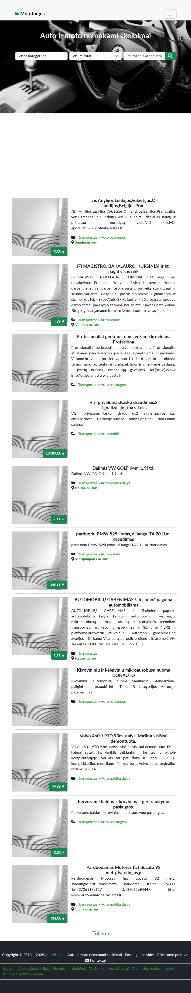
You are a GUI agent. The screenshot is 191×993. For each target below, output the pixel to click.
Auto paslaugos (113, 237)
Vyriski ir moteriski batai (109, 968)
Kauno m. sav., (86, 488)
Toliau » (101, 933)
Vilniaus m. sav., (87, 325)
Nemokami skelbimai (70, 968)
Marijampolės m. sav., (92, 559)
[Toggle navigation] (170, 14)
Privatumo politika (172, 955)
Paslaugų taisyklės (140, 955)
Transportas (87, 237)
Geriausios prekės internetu (154, 968)
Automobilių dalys (115, 483)
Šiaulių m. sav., (87, 242)
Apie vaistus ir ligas (34, 968)
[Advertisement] (95, 148)
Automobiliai (111, 320)
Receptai (10, 968)
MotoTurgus (32, 14)
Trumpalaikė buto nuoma (23, 974)
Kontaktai (97, 960)
